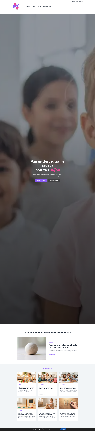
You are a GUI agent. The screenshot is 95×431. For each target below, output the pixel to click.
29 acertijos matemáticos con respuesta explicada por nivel (67, 413)
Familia (39, 6)
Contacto (81, 1)
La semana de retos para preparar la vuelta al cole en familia (46, 388)
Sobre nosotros (75, 1)
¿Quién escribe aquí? (54, 180)
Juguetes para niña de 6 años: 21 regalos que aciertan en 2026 (26, 387)
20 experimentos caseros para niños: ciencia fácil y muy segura (68, 387)
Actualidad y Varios (47, 6)
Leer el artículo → (52, 354)
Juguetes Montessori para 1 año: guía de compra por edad (47, 413)
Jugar (34, 6)
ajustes (56, 429)
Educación (28, 6)
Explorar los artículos (41, 180)
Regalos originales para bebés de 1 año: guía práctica (63, 346)
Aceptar (63, 429)
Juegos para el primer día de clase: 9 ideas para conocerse (25, 413)
